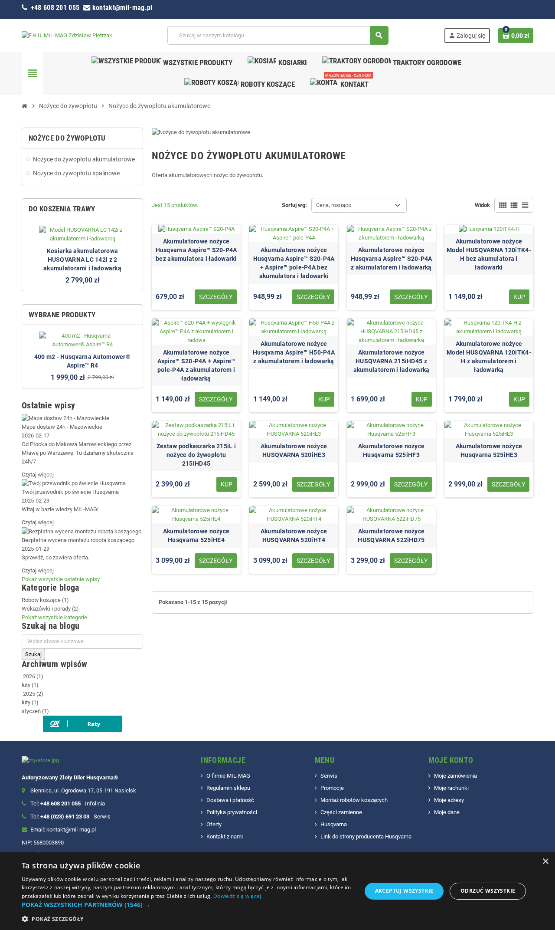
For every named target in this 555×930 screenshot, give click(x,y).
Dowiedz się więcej (237, 896)
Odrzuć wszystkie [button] (487, 890)
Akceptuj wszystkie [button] (404, 890)
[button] (187, 904)
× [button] (545, 861)
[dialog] (277, 891)
